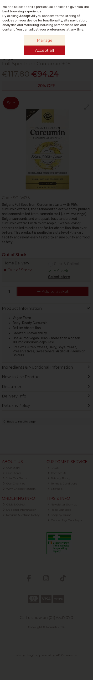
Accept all (44, 50)
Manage (44, 40)
